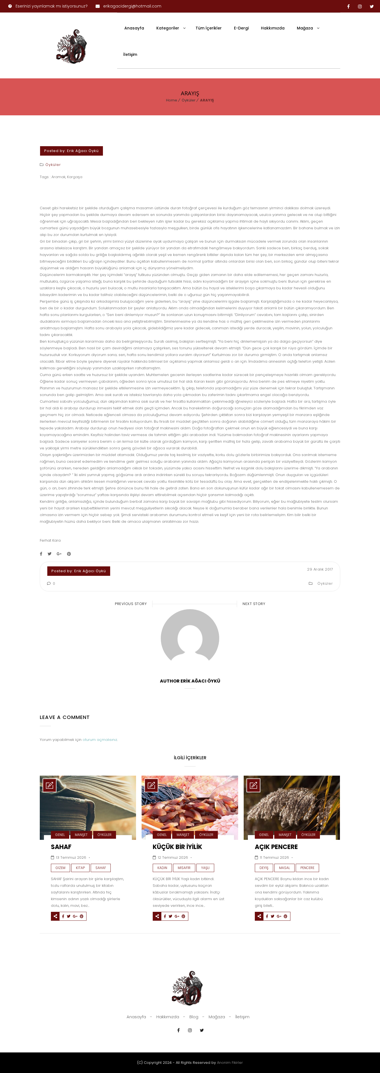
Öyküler (189, 100)
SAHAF (61, 847)
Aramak (58, 177)
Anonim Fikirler (230, 1062)
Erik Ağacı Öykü (83, 150)
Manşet (81, 834)
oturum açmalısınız (100, 739)
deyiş (264, 867)
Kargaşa (74, 177)
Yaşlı (205, 867)
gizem (60, 867)
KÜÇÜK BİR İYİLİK (177, 847)
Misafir (184, 867)
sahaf (100, 867)
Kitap (80, 867)
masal (284, 867)
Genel (60, 834)
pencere (307, 867)
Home (171, 100)
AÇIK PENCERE (276, 847)
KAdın (162, 867)
